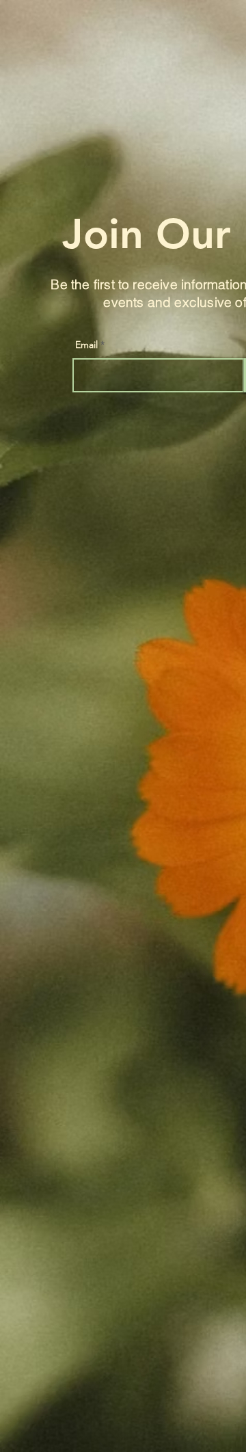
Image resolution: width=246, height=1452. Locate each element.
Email (86, 344)
